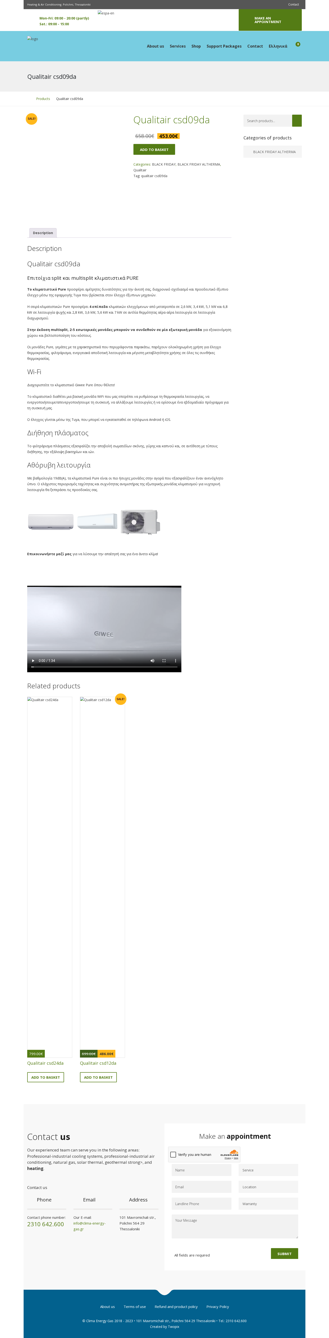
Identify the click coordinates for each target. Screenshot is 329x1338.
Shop (196, 46)
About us (155, 46)
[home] (28, 98)
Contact (293, 4)
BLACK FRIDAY (164, 164)
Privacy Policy (217, 1306)
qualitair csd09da (154, 176)
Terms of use (135, 1306)
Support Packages (224, 46)
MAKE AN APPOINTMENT (268, 20)
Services (178, 46)
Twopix (173, 1326)
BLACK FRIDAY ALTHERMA (199, 164)
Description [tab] (43, 232)
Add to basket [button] (45, 1077)
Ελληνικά (278, 46)
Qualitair (139, 170)
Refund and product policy (176, 1306)
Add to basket (154, 149)
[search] (297, 121)
